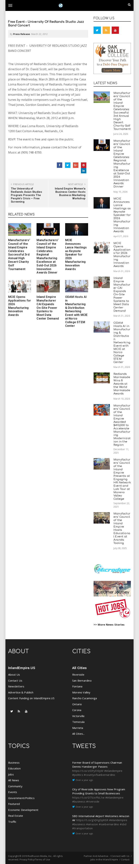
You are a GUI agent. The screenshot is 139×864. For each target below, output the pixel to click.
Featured (14, 804)
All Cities (79, 668)
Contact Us (15, 680)
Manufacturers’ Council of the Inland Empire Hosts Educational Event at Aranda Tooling (121, 528)
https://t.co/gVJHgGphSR (92, 820)
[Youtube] (115, 30)
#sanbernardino (109, 824)
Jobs (11, 774)
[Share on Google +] (75, 165)
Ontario (77, 704)
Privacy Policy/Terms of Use (35, 859)
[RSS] (106, 30)
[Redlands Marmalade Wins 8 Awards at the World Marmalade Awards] (102, 377)
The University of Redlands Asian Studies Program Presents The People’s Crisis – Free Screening (26, 195)
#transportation (82, 828)
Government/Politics (21, 798)
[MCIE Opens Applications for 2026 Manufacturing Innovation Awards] (19, 286)
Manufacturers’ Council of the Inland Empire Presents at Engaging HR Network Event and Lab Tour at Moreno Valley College (122, 479)
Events (12, 792)
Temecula (78, 722)
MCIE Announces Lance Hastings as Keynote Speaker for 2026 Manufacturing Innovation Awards (76, 254)
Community (15, 786)
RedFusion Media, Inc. (40, 856)
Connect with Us (120, 856)
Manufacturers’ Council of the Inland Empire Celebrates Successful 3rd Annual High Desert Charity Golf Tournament (19, 254)
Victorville (78, 716)
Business (14, 762)
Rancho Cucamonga (84, 698)
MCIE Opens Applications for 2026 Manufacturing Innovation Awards (19, 306)
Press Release (21, 34)
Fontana (77, 686)
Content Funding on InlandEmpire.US (31, 698)
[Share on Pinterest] (83, 165)
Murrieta (77, 728)
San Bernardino (82, 680)
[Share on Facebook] (59, 165)
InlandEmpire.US (21, 668)
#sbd (123, 824)
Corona (76, 710)
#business (78, 801)
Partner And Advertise (96, 856)
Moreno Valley (81, 692)
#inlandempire (113, 771)
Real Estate (15, 815)
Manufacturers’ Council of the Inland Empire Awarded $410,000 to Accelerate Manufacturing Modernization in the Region (121, 425)
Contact (125, 859)
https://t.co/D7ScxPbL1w (88, 797)
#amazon (92, 824)
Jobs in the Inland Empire (104, 859)
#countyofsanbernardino (99, 775)
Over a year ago (84, 780)
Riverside (78, 674)
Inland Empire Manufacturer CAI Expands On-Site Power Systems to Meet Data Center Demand (48, 307)
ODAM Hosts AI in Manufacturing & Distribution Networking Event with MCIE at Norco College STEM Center (76, 311)
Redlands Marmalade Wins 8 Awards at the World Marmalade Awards (121, 383)
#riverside (92, 801)
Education (14, 768)
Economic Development (23, 810)
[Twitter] (97, 30)
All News (13, 780)
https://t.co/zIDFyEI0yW (88, 771)
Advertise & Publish (20, 692)
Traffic (12, 821)
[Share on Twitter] (67, 165)
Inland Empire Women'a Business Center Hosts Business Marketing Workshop (70, 193)
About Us (14, 674)
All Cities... (78, 733)
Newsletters (16, 686)
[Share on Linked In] (83, 170)
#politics (77, 775)
